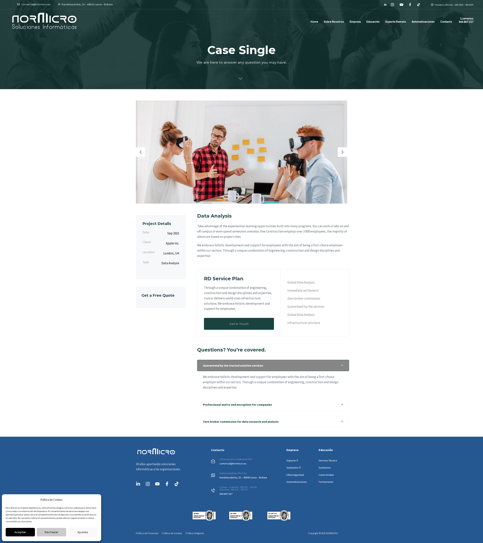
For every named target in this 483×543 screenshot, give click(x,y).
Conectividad (326, 475)
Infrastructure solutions (303, 323)
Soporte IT (292, 460)
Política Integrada (195, 533)
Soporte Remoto (395, 21)
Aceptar (20, 532)
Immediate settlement (303, 290)
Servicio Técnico (328, 460)
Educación (373, 21)
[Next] (342, 152)
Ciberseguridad (295, 475)
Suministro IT (293, 467)
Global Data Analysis (301, 282)
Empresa (355, 21)
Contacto (446, 21)
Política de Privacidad (147, 533)
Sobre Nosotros (334, 21)
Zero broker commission (303, 298)
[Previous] (140, 152)
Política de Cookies (172, 533)
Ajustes (82, 532)
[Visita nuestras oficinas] (247, 476)
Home (314, 21)
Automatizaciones (423, 21)
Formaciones (326, 482)
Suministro (325, 467)
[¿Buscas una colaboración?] (247, 462)
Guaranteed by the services (305, 306)
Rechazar (51, 532)
